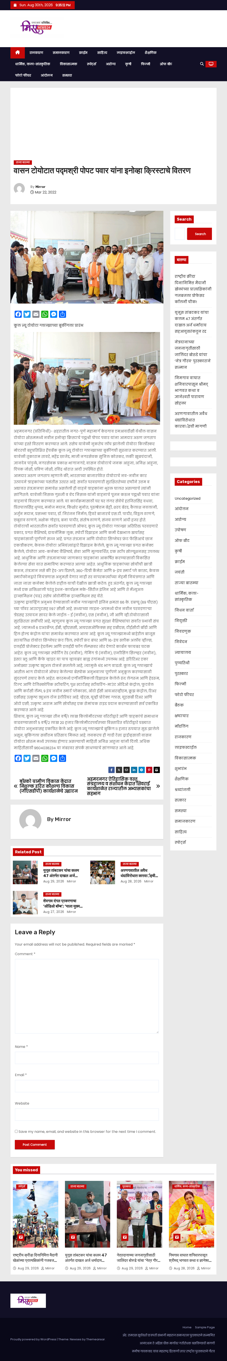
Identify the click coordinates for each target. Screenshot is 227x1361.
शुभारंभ (181, 768)
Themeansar (95, 1339)
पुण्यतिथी (182, 663)
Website (22, 1103)
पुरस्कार (181, 673)
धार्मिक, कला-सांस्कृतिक (32, 64)
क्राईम (83, 52)
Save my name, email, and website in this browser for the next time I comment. (87, 1131)
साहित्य (102, 52)
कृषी (128, 64)
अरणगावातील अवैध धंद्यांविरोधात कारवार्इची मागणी (138, 876)
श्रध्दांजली (182, 789)
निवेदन (181, 641)
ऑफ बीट (166, 64)
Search (184, 219)
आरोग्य (111, 64)
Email (21, 1074)
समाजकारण (61, 52)
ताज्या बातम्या (23, 162)
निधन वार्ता (184, 610)
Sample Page (205, 1327)
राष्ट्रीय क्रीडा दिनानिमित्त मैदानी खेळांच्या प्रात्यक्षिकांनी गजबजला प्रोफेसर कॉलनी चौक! (193, 289)
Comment (25, 953)
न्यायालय (183, 652)
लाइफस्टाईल (126, 52)
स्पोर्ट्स (91, 64)
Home (187, 1327)
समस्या (67, 75)
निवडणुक (183, 631)
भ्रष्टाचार (182, 716)
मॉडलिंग (181, 726)
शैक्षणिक (151, 52)
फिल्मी (145, 64)
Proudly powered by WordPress (33, 1339)
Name (21, 1046)
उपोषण (180, 530)
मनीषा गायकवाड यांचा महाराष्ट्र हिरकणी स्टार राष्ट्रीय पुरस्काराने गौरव (173, 1351)
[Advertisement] (113, 126)
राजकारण (36, 52)
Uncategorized (187, 498)
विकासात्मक (68, 64)
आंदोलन (47, 75)
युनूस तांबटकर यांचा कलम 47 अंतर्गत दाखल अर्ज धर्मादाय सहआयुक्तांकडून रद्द (62, 876)
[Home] (17, 52)
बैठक (179, 705)
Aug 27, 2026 (53, 912)
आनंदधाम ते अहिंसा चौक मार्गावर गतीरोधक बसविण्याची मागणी (177, 1343)
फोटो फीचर (23, 75)
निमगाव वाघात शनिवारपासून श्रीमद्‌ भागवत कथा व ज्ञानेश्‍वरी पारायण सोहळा (191, 390)
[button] (202, 63)
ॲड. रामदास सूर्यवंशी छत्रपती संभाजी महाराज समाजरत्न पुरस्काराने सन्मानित (168, 1335)
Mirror (40, 187)
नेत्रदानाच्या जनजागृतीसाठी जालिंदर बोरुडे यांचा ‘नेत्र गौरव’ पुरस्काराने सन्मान (193, 355)
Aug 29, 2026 (53, 881)
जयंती (179, 572)
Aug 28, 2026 (131, 881)
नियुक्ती (181, 620)
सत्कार (180, 800)
